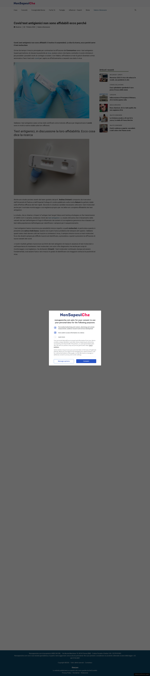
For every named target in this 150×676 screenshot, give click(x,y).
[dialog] (75, 338)
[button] (75, 337)
